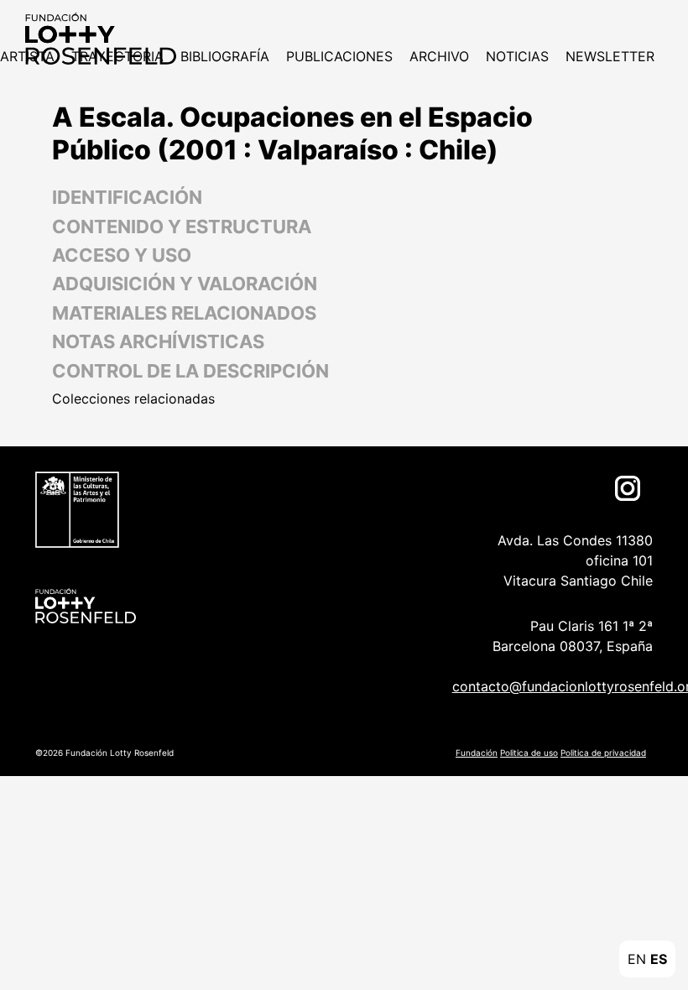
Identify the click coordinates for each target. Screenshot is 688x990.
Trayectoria (117, 56)
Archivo (439, 56)
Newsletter (610, 56)
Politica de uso (529, 753)
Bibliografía (224, 56)
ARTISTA (27, 56)
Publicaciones (339, 56)
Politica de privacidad (603, 753)
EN (637, 959)
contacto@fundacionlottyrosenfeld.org (548, 686)
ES (658, 959)
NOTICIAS (517, 56)
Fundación (477, 753)
